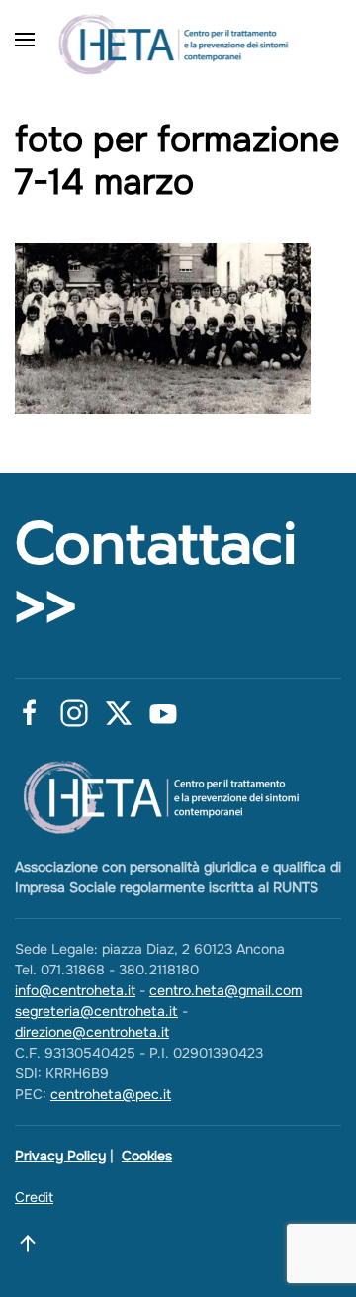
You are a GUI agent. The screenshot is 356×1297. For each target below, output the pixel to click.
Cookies (147, 1155)
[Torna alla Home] (178, 39)
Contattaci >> (156, 575)
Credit (34, 1197)
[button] (25, 39)
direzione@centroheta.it (92, 1032)
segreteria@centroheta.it (96, 1011)
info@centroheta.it (75, 990)
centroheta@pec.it (110, 1094)
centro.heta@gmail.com (225, 990)
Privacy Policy (60, 1155)
